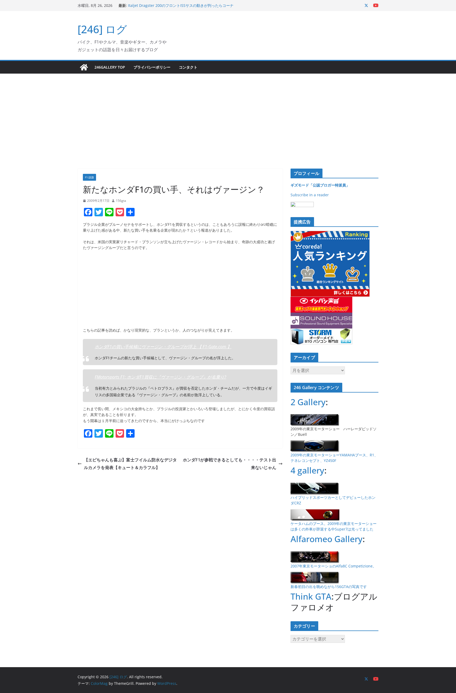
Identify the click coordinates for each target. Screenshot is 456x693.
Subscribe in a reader (310, 194)
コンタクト (188, 67)
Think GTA (311, 596)
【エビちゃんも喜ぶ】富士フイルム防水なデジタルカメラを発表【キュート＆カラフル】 (130, 463)
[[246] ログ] (84, 67)
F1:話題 (89, 177)
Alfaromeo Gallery (327, 538)
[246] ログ (102, 29)
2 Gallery (308, 402)
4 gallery (307, 470)
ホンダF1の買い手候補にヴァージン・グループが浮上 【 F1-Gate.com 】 (163, 347)
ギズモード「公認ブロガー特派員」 (320, 185)
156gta (121, 200)
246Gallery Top (109, 67)
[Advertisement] (228, 113)
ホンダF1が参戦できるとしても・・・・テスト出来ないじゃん (229, 463)
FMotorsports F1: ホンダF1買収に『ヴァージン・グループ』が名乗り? (160, 377)
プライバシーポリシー (152, 67)
